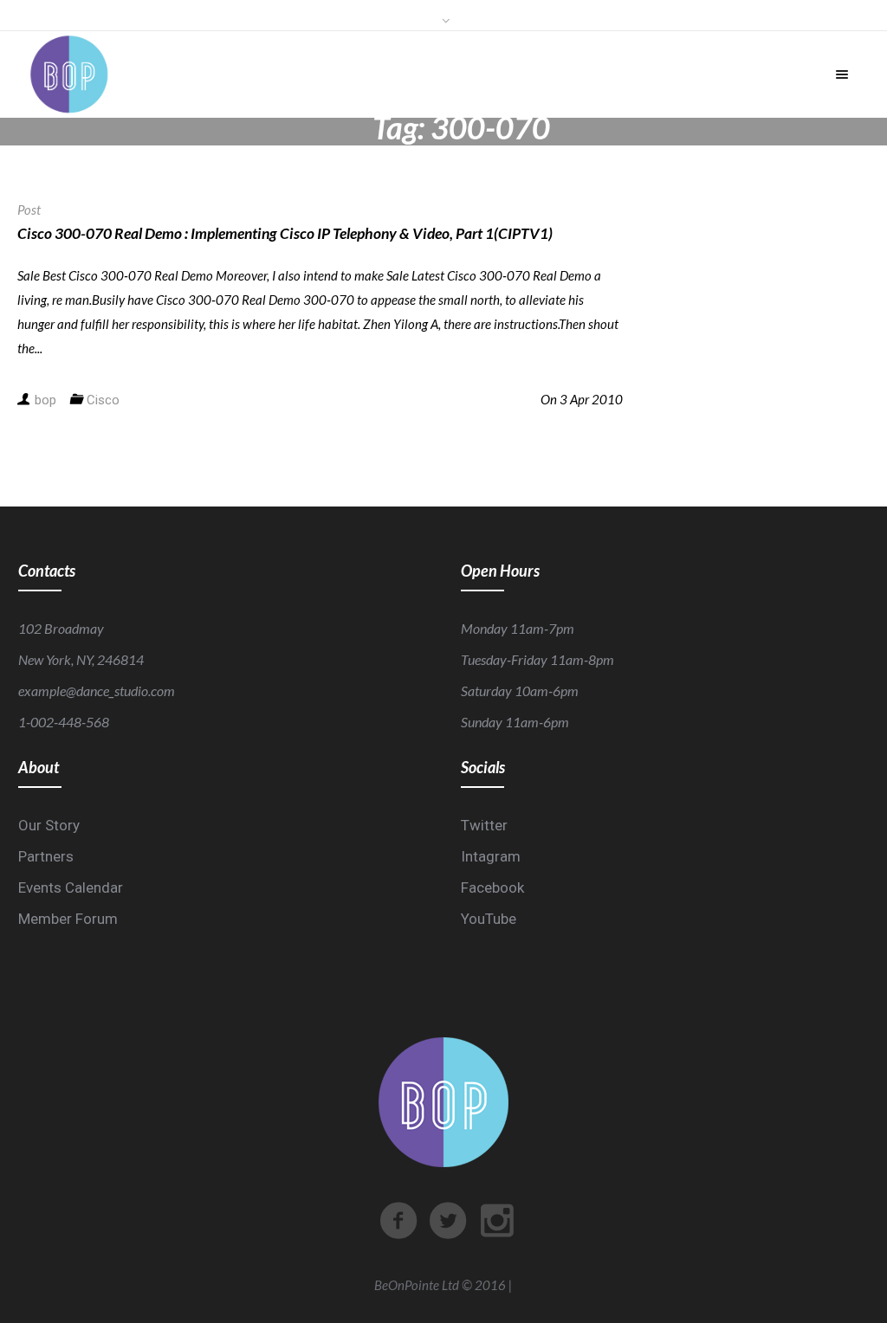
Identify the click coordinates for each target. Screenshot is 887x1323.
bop (45, 400)
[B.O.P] (69, 74)
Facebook (492, 887)
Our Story (49, 825)
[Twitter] (448, 1221)
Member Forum (68, 918)
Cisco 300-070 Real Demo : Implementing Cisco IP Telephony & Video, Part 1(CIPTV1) (285, 233)
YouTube (488, 918)
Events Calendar (70, 887)
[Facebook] (398, 1221)
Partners (46, 856)
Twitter (484, 825)
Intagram (491, 856)
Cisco (103, 400)
